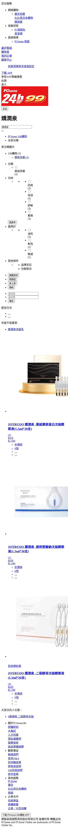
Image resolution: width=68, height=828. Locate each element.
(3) (22, 157)
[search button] (2, 130)
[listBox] (34, 308)
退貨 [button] (21, 66)
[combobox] (34, 120)
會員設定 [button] (29, 66)
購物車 (5, 52)
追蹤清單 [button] (13, 66)
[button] (34, 22)
